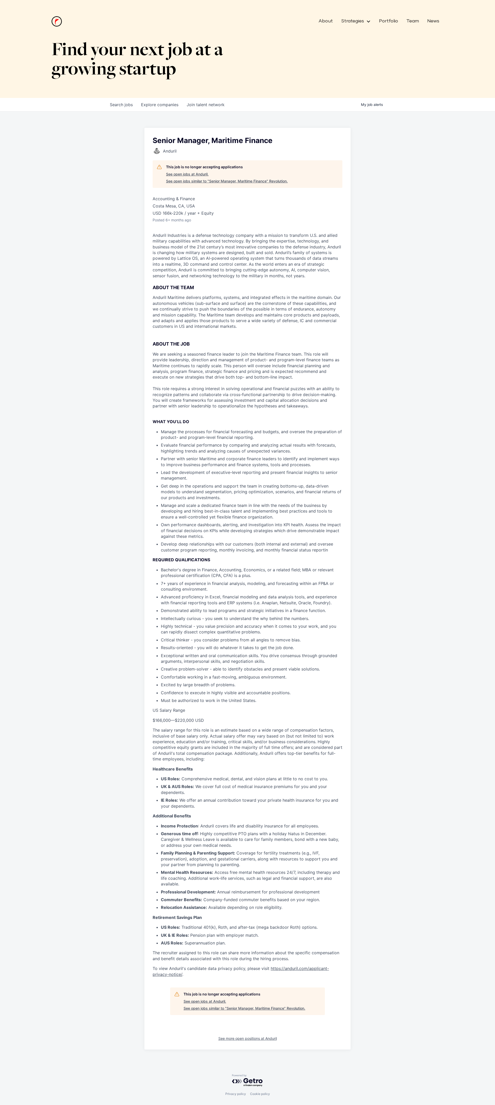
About (326, 21)
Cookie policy (260, 1094)
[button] (354, 21)
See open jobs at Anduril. (187, 174)
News (433, 21)
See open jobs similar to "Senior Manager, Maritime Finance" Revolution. (227, 181)
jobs (121, 104)
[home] (57, 21)
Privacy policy (235, 1094)
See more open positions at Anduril (247, 1038)
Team (412, 21)
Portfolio (388, 21)
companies (159, 104)
